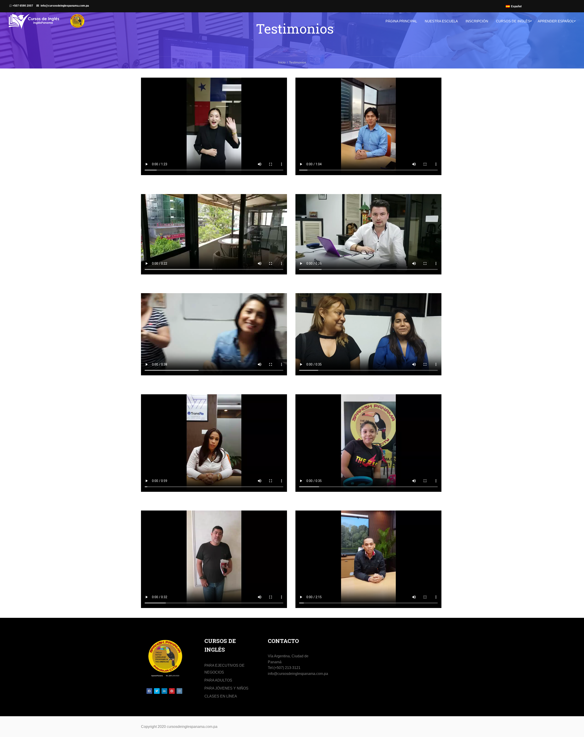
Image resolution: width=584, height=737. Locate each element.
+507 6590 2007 (22, 5)
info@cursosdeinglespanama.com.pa (65, 5)
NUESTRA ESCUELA (441, 21)
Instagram (179, 691)
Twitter (157, 691)
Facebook (149, 691)
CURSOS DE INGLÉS (513, 21)
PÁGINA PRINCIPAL (401, 21)
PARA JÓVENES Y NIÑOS (226, 688)
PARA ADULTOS (218, 680)
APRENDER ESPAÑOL (556, 21)
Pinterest (172, 691)
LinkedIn (164, 691)
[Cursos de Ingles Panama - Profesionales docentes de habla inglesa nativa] (47, 23)
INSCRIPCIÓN (477, 21)
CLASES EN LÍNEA (220, 696)
